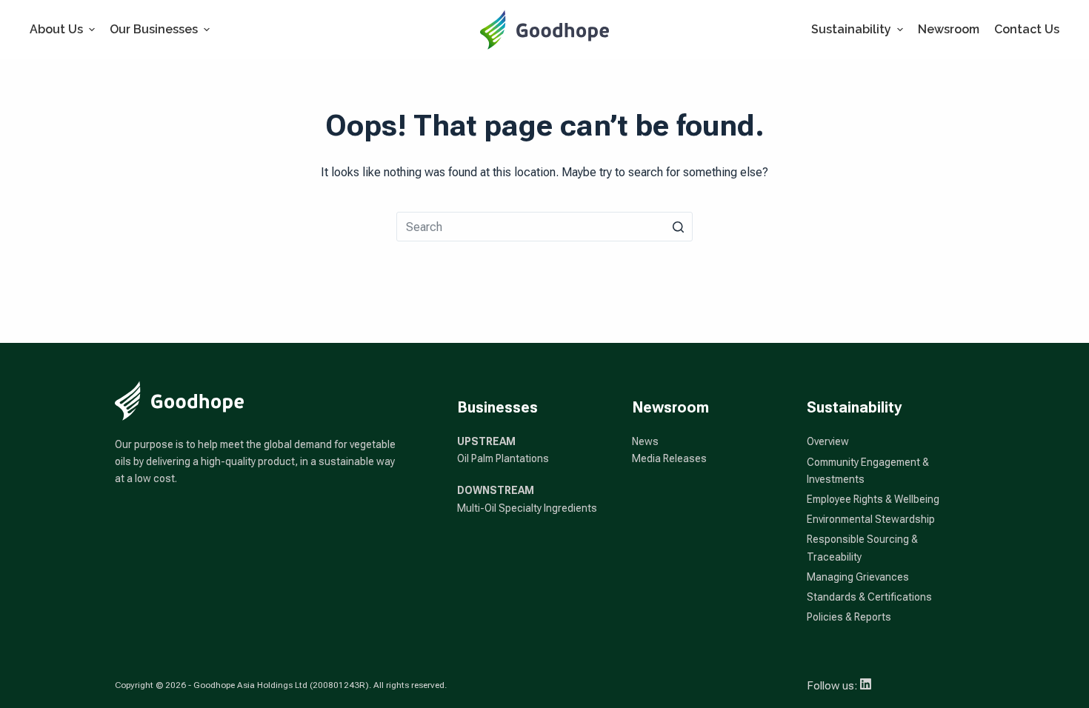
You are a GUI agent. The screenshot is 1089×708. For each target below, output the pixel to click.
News (645, 441)
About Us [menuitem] (56, 29)
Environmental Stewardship (871, 519)
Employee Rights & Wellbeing (873, 499)
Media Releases (669, 458)
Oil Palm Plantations (503, 458)
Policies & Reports (849, 617)
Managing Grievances (858, 577)
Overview (828, 441)
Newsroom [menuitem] (948, 29)
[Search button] (678, 226)
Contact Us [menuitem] (1026, 29)
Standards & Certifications (869, 597)
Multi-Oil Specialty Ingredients (527, 508)
